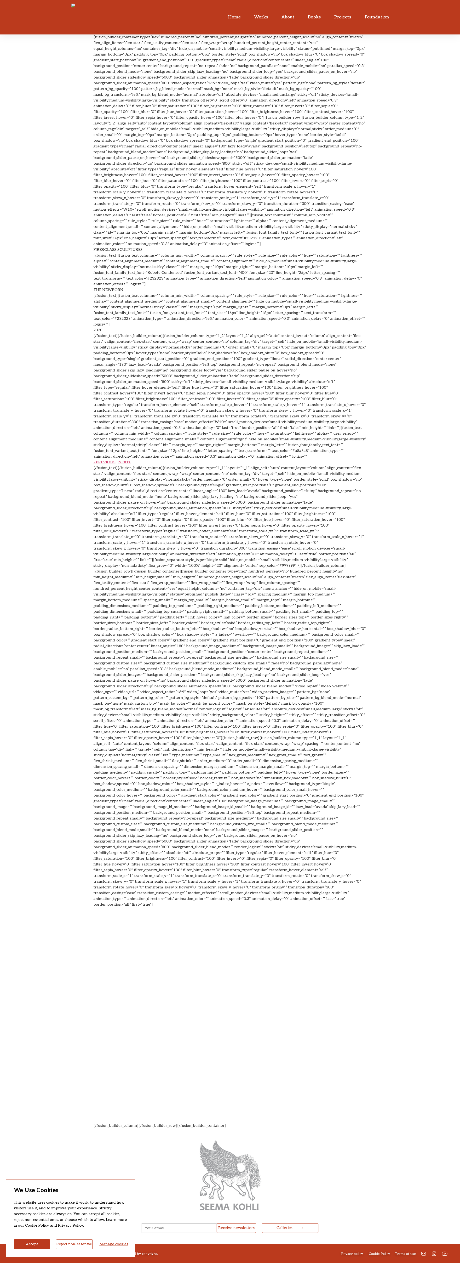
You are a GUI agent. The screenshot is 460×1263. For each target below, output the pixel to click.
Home (234, 17)
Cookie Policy (37, 1225)
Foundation (377, 17)
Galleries (284, 1228)
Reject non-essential (74, 1244)
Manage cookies (113, 1244)
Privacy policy (352, 1254)
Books (314, 17)
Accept (32, 1244)
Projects (342, 17)
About (288, 17)
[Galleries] (301, 1228)
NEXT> (124, 462)
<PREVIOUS (104, 462)
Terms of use (405, 1254)
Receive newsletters (236, 1228)
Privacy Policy (70, 1225)
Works (261, 17)
